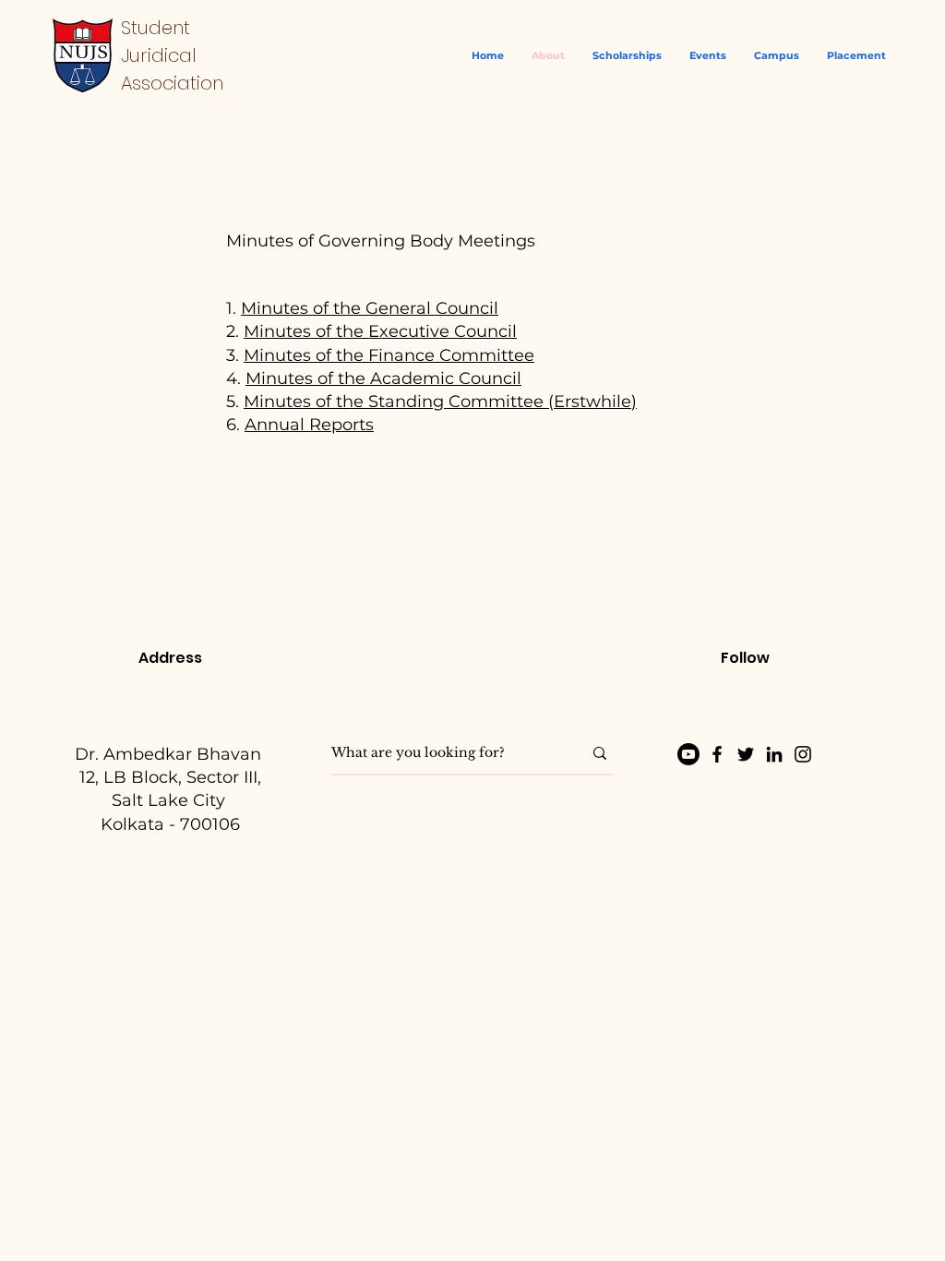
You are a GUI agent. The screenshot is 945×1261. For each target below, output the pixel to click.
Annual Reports (309, 424)
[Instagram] (803, 754)
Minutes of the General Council (369, 308)
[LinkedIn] (774, 754)
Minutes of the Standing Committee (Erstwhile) (440, 401)
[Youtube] (688, 754)
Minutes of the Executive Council (380, 331)
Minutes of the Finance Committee (389, 355)
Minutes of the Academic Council (383, 378)
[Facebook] (717, 754)
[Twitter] (746, 754)
